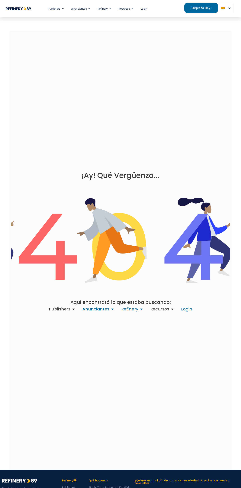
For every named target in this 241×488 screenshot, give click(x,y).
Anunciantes (79, 9)
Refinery (103, 9)
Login (144, 9)
